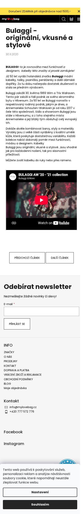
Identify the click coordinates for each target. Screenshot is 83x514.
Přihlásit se (17, 324)
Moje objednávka (15, 388)
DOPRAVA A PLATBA (16, 370)
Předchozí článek (27, 258)
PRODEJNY (10, 361)
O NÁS (8, 357)
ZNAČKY (9, 352)
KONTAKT (10, 366)
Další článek (60, 258)
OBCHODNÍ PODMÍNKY (18, 379)
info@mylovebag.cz (23, 407)
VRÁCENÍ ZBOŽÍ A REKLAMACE (23, 375)
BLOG (7, 384)
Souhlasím (40, 504)
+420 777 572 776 (22, 411)
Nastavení (40, 492)
